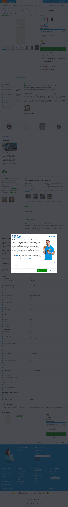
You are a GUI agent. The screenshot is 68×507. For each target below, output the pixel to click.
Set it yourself (52, 270)
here (17, 255)
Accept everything (42, 270)
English (52, 236)
